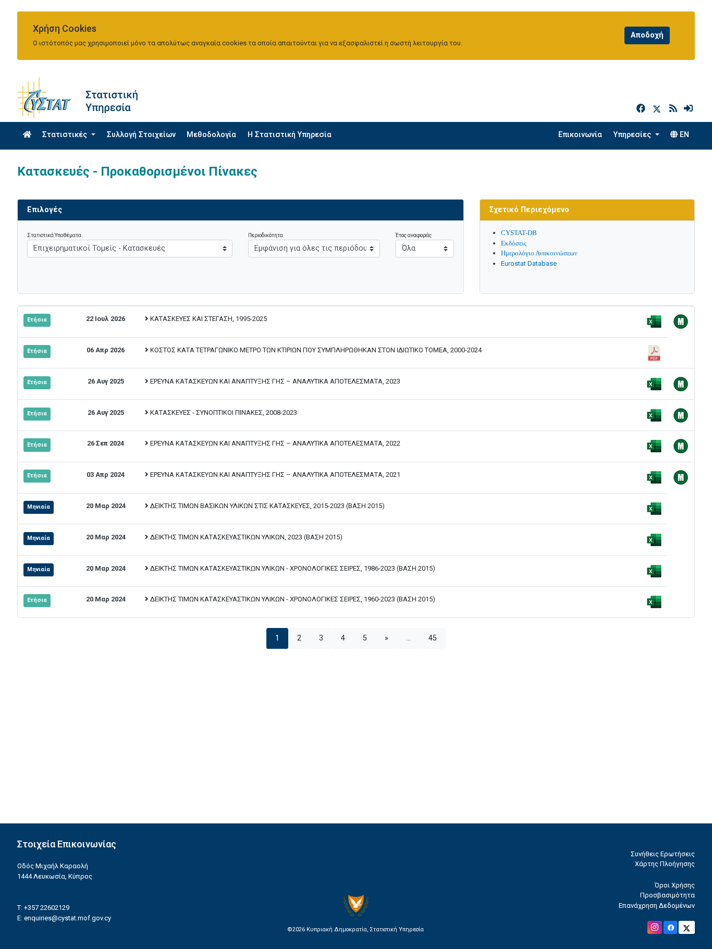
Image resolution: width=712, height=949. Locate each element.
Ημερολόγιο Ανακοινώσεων (539, 253)
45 (432, 638)
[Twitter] (659, 109)
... (408, 638)
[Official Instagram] (654, 927)
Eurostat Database (529, 263)
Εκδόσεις (513, 243)
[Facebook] (641, 109)
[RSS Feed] (674, 109)
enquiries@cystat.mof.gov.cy (67, 918)
